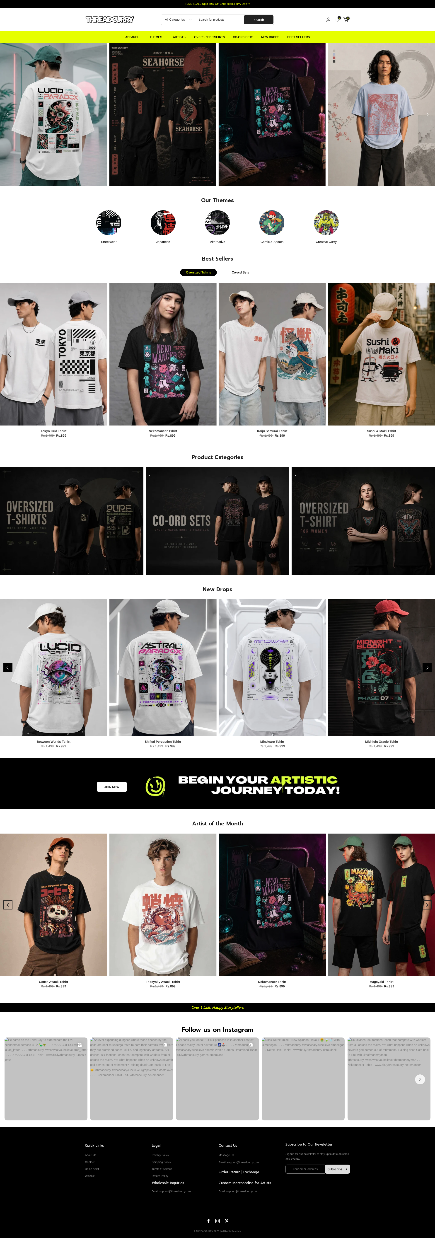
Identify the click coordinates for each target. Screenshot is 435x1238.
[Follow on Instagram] (217, 1221)
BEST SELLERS (298, 37)
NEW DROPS (270, 37)
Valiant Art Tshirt (273, 431)
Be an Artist (92, 1168)
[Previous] (7, 114)
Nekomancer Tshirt (164, 431)
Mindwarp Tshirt (272, 741)
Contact (89, 1162)
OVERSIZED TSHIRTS (209, 37)
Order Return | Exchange (239, 1172)
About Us (90, 1155)
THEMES (156, 37)
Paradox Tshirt (383, 431)
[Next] (427, 114)
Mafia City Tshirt (55, 431)
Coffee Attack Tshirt (53, 982)
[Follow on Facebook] (208, 1221)
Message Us (226, 1155)
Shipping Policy (161, 1162)
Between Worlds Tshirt (53, 741)
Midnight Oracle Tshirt (381, 741)
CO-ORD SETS (243, 37)
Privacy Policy (160, 1155)
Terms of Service (162, 1168)
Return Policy (160, 1176)
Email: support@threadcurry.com (239, 1162)
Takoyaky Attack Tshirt (163, 982)
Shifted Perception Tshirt (163, 741)
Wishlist (89, 1176)
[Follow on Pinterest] (226, 1221)
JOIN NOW (111, 787)
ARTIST (178, 37)
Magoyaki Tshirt (381, 982)
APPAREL (132, 37)
